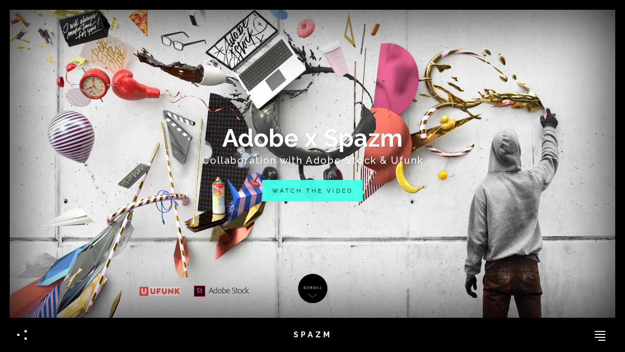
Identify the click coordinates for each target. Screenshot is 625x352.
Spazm (312, 334)
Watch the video (312, 190)
